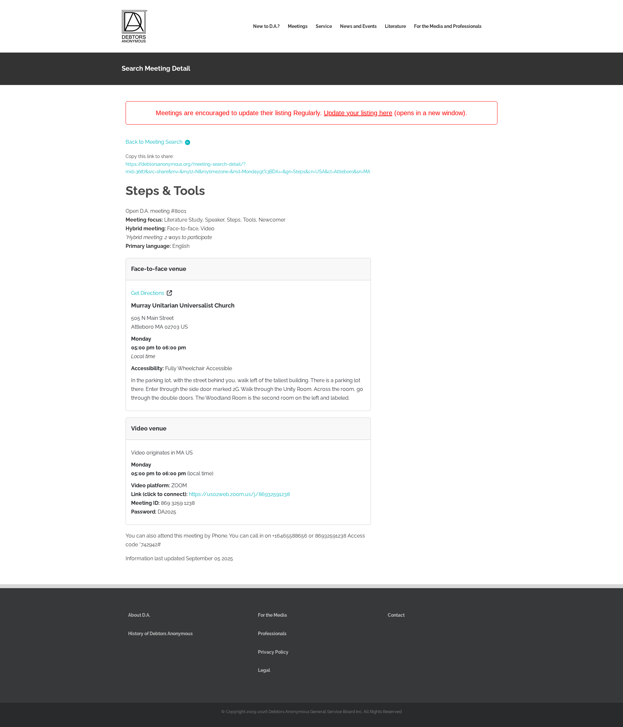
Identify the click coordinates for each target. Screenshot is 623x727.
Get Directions (147, 293)
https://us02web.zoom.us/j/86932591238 (239, 494)
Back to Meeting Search (154, 142)
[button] (491, 26)
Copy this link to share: (248, 164)
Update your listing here (358, 112)
